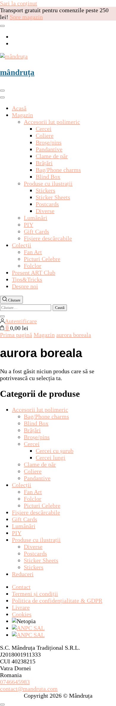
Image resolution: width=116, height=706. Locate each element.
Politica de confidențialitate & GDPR (57, 600)
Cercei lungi (50, 457)
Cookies (22, 614)
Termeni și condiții (35, 593)
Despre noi (25, 286)
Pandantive (49, 149)
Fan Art (33, 252)
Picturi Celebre (42, 259)
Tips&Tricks (27, 279)
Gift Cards (36, 231)
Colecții (21, 245)
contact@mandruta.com (29, 688)
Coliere (45, 135)
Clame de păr (52, 156)
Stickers (45, 190)
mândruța (17, 72)
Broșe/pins (49, 142)
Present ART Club (33, 272)
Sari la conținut (18, 3)
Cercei (43, 128)
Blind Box (48, 176)
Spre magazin (26, 17)
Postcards (47, 204)
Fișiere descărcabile (48, 238)
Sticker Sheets (53, 197)
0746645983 (15, 682)
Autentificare (21, 321)
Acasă (19, 108)
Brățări (44, 163)
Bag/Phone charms (58, 170)
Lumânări (35, 217)
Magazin (22, 115)
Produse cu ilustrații (48, 183)
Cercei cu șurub (54, 450)
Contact (21, 587)
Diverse (45, 211)
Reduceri (23, 574)
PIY (28, 224)
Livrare (21, 607)
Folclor (32, 265)
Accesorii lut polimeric (52, 122)
